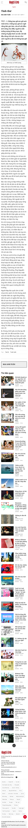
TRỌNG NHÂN (17, 396)
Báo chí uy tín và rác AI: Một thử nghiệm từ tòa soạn (20, 724)
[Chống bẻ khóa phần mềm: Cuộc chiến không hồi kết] (7, 713)
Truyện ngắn (13, 352)
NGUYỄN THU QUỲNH (19, 518)
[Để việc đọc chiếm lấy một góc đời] (7, 568)
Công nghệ (16, 784)
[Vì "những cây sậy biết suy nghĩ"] (7, 642)
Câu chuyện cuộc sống (7, 784)
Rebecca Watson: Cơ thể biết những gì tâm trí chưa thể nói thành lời (21, 542)
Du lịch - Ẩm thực (15, 787)
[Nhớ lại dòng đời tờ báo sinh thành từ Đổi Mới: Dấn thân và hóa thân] (7, 618)
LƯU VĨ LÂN (17, 632)
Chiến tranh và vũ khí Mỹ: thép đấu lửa (21, 481)
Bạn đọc (4, 781)
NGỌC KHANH (17, 702)
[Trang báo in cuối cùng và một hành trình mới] (7, 665)
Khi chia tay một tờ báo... (20, 577)
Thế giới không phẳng (6, 805)
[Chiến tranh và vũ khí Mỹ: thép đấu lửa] (7, 483)
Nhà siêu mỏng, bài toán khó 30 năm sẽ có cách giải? (20, 417)
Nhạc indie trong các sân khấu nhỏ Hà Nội (20, 555)
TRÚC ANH (17, 728)
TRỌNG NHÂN (17, 691)
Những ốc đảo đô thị (20, 516)
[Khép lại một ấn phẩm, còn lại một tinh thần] (7, 606)
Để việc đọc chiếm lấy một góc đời (21, 566)
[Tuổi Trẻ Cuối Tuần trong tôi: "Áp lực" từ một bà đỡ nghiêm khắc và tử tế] (7, 592)
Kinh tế (3, 793)
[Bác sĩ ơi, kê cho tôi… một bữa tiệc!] (7, 457)
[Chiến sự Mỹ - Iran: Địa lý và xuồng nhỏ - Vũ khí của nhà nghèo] (7, 469)
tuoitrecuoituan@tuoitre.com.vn (8, 767)
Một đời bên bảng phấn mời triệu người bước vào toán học (20, 392)
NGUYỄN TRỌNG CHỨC (19, 653)
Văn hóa (20, 811)
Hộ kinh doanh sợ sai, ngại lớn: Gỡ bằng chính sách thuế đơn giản (21, 380)
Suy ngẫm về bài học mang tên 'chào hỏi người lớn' (20, 404)
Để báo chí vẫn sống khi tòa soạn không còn (20, 736)
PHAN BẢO (17, 458)
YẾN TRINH (17, 680)
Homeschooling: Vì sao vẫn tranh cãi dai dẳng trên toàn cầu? (20, 444)
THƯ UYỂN (17, 510)
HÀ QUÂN (17, 435)
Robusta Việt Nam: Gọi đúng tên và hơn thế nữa (20, 676)
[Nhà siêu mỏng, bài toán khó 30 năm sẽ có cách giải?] (7, 418)
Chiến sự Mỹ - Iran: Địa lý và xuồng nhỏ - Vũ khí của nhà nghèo (20, 469)
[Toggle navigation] (2, 2)
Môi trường (4, 796)
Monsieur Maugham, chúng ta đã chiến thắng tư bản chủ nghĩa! (21, 505)
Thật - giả (17, 802)
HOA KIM (16, 716)
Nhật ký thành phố (20, 796)
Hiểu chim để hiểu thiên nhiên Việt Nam (20, 688)
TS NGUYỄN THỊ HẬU (19, 597)
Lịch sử (22, 793)
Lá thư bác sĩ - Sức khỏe (13, 793)
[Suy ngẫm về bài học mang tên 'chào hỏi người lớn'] (7, 405)
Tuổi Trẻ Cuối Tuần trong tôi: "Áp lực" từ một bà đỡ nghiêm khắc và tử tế (20, 592)
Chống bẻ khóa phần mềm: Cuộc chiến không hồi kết (20, 712)
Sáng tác (18, 799)
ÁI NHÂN (16, 421)
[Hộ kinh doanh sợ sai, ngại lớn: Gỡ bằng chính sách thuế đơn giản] (7, 381)
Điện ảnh (18, 814)
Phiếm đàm (4, 799)
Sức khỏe (4, 802)
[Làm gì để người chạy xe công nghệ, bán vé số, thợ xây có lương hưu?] (7, 430)
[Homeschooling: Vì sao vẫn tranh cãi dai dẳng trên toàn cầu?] (7, 445)
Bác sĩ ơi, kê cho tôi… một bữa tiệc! (20, 455)
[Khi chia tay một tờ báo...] (7, 580)
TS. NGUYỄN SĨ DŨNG (19, 607)
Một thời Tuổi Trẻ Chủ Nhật (21, 651)
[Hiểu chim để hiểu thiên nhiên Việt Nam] (7, 689)
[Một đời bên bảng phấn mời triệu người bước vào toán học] (7, 393)
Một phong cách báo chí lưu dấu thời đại (20, 628)
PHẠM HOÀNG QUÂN (19, 496)
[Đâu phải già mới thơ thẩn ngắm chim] (7, 701)
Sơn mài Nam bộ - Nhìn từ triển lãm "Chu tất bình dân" (21, 530)
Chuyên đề (10, 781)
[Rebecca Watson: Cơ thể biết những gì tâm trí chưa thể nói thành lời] (7, 543)
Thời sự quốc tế (5, 808)
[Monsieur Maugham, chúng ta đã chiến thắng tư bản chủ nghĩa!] (7, 506)
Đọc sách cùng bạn (6, 816)
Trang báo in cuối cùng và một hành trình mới (21, 663)
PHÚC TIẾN (17, 621)
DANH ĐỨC (17, 484)
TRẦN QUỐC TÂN (18, 568)
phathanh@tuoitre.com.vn (7, 774)
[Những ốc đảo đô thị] (7, 519)
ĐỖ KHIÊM (17, 474)
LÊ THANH (17, 384)
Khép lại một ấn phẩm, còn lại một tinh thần (21, 604)
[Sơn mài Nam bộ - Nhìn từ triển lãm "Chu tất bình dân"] (7, 531)
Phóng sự (12, 799)
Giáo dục (4, 790)
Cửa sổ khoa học (5, 787)
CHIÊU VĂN (17, 448)
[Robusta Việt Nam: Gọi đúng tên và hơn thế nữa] (7, 677)
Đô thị (23, 814)
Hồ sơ (20, 790)
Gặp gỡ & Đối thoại (12, 790)
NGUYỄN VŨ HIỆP (18, 558)
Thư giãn (11, 802)
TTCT (16, 667)
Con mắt (17, 781)
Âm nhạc (4, 814)
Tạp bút (14, 7)
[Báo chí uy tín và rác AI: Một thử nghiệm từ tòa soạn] (7, 725)
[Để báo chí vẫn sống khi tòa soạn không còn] (7, 738)
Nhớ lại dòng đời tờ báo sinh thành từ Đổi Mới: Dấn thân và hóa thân (21, 617)
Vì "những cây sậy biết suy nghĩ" (21, 639)
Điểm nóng (11, 814)
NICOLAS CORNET (18, 580)
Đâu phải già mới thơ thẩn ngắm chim (20, 699)
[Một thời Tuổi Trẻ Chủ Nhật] (7, 654)
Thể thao (16, 805)
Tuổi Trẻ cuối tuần (6, 811)
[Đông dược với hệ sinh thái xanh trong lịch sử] (7, 495)
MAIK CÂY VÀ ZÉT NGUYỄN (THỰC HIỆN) (20, 547)
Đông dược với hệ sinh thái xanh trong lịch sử (21, 493)
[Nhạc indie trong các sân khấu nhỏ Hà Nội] (7, 557)
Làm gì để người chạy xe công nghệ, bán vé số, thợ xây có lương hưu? (20, 430)
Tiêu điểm (14, 808)
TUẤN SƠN (17, 739)
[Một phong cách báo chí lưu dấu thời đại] (7, 630)
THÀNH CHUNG (18, 409)
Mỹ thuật (11, 796)
